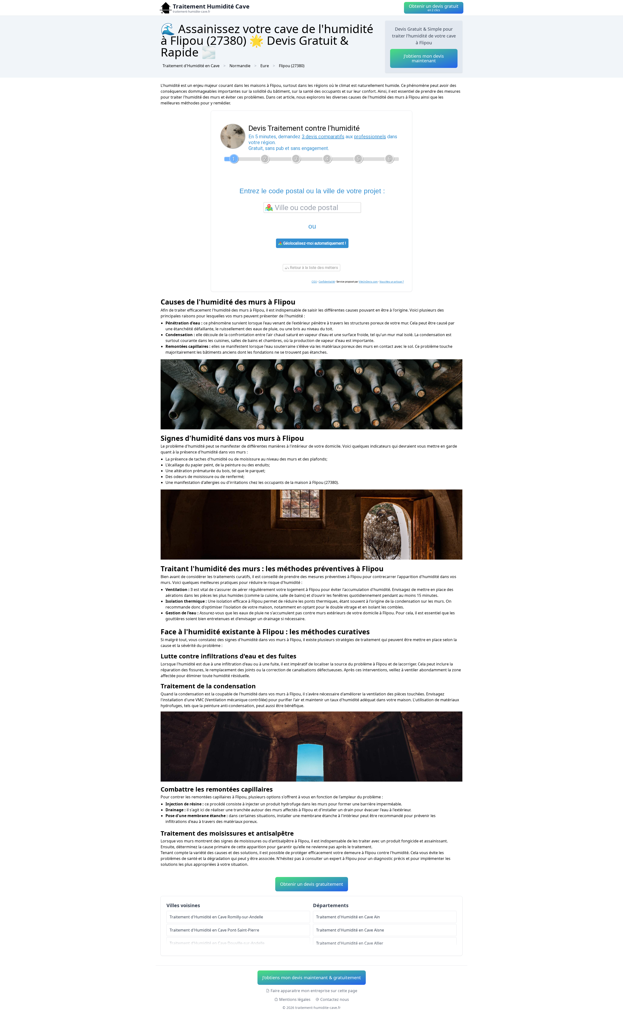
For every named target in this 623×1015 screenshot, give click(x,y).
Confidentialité (327, 281)
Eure (264, 65)
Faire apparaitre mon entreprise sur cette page (314, 990)
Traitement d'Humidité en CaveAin (348, 917)
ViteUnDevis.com (368, 281)
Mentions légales (295, 999)
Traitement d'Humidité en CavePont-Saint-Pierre (214, 930)
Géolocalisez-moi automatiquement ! (314, 243)
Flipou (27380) (291, 65)
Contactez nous (334, 999)
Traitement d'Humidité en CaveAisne (350, 930)
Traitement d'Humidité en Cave (191, 65)
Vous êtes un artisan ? (391, 281)
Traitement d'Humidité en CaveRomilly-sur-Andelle (216, 917)
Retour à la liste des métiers (313, 267)
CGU (314, 281)
